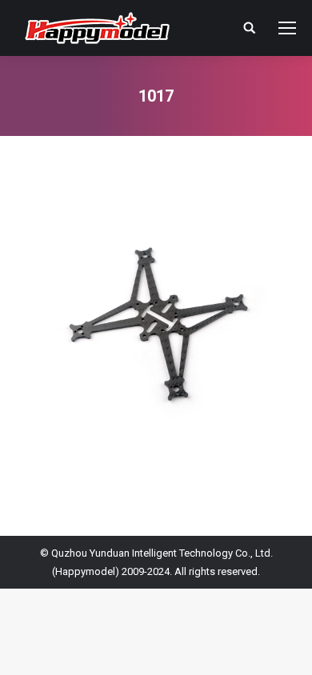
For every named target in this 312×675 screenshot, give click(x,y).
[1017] (156, 332)
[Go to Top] (286, 649)
